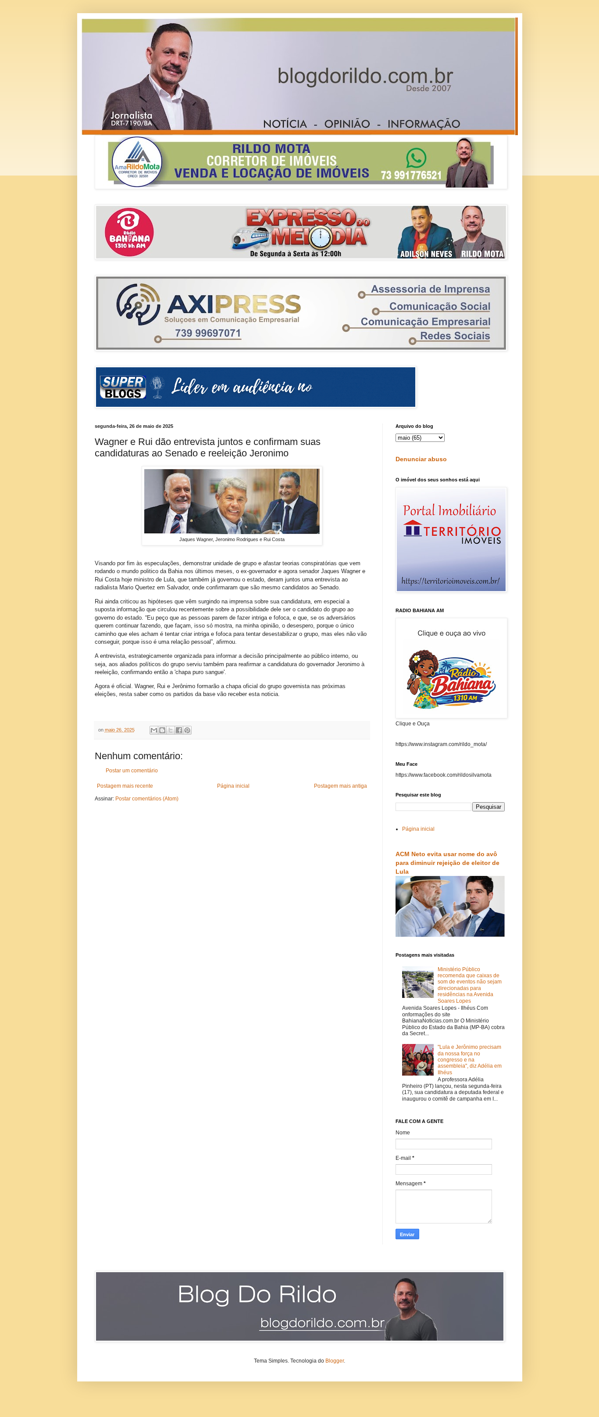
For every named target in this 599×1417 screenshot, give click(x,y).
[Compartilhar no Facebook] (179, 730)
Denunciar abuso (421, 459)
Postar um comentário (132, 771)
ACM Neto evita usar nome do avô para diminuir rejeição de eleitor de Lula (447, 862)
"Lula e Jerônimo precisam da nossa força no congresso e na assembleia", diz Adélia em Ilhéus (470, 1060)
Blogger (334, 1361)
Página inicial (233, 786)
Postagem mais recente (125, 786)
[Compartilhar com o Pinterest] (187, 730)
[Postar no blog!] (162, 730)
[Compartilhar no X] (170, 730)
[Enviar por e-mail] (154, 730)
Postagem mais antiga (340, 786)
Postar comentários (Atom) (146, 799)
